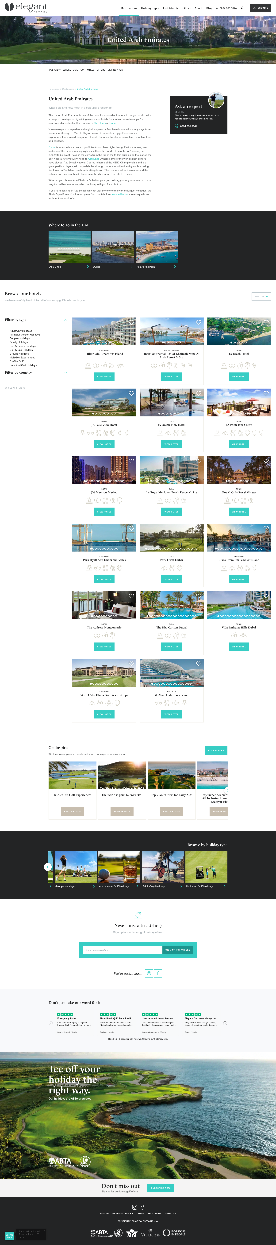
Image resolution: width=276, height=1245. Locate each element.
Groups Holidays (19, 353)
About (198, 8)
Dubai (112, 123)
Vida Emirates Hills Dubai (239, 627)
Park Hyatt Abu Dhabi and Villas (104, 560)
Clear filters (17, 387)
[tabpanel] (104, 331)
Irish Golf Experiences (22, 357)
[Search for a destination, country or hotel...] (242, 8)
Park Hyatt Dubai (171, 560)
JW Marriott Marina (104, 492)
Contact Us (170, 1213)
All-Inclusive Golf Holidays (25, 334)
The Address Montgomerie (104, 627)
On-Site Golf (17, 361)
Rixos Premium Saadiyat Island (238, 560)
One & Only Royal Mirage (239, 492)
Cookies (140, 1213)
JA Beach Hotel (239, 353)
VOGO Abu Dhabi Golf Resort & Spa (104, 695)
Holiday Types (150, 8)
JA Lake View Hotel (104, 424)
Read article (72, 811)
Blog (209, 8)
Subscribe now (160, 1188)
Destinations (129, 8)
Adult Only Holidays (21, 330)
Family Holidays (19, 342)
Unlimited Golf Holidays (23, 365)
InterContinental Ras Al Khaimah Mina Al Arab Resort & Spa (171, 355)
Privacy (129, 1213)
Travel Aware (154, 1213)
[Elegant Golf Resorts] (26, 8)
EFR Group (117, 1213)
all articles (216, 750)
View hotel (104, 376)
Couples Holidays (20, 338)
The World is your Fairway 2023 (122, 795)
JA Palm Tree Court (239, 424)
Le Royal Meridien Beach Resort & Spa (171, 492)
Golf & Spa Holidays (21, 350)
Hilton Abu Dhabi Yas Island (104, 353)
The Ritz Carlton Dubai (171, 627)
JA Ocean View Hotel (171, 424)
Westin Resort (120, 194)
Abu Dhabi (100, 123)
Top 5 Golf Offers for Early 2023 (171, 795)
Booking (104, 1213)
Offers (187, 8)
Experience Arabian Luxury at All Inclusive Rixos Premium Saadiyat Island (221, 798)
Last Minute (171, 8)
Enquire (262, 7)
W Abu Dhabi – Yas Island (171, 695)
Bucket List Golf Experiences (72, 795)
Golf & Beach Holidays (23, 346)
